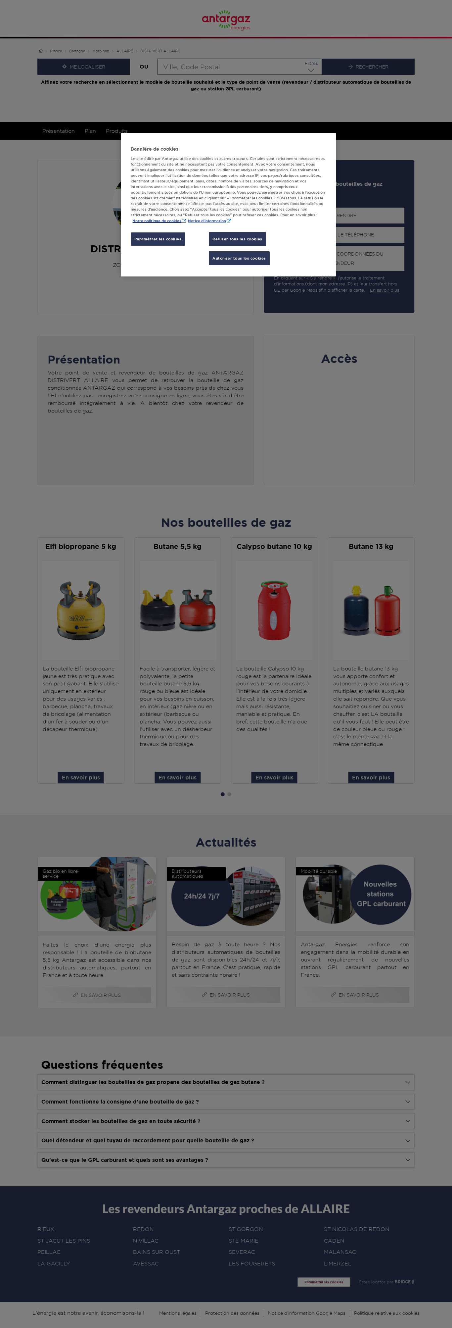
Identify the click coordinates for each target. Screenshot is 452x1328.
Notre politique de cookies (156, 221)
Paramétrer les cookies (158, 239)
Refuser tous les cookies (237, 239)
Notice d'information (207, 221)
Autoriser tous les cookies (239, 258)
